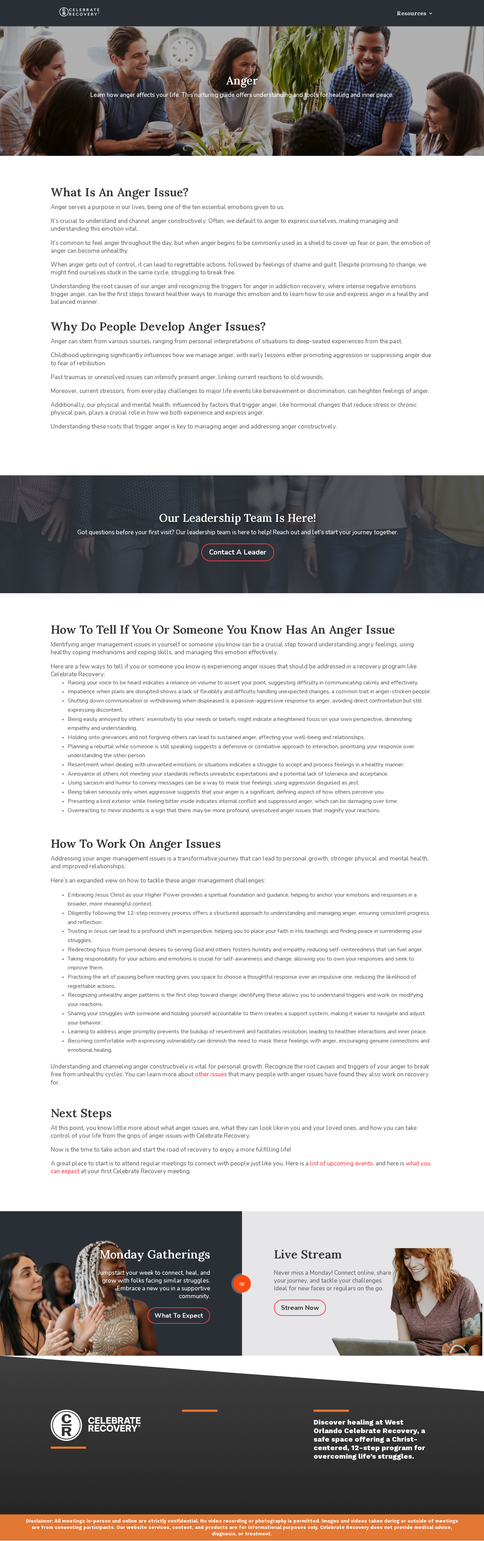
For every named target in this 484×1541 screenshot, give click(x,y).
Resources (411, 14)
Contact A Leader (237, 552)
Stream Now (300, 1308)
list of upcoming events (341, 1163)
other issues (211, 1074)
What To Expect (178, 1315)
